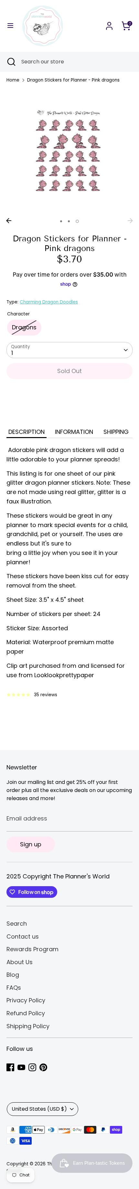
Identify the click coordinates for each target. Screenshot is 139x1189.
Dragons (24, 327)
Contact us (22, 936)
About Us (19, 962)
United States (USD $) (39, 1109)
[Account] (109, 24)
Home (12, 80)
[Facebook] (10, 1067)
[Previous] (9, 221)
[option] (69, 152)
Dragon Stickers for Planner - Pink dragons (73, 80)
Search (16, 923)
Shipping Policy (27, 1026)
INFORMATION (74, 432)
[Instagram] (32, 1067)
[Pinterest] (43, 1067)
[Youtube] (21, 1067)
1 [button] (61, 221)
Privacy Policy (25, 1000)
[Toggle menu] (10, 25)
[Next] (130, 221)
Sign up (30, 844)
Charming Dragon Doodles (49, 302)
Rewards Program (32, 949)
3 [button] (77, 221)
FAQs (13, 988)
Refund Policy (25, 1013)
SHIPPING (116, 432)
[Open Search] (10, 62)
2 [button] (69, 221)
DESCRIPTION (26, 432)
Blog (12, 975)
